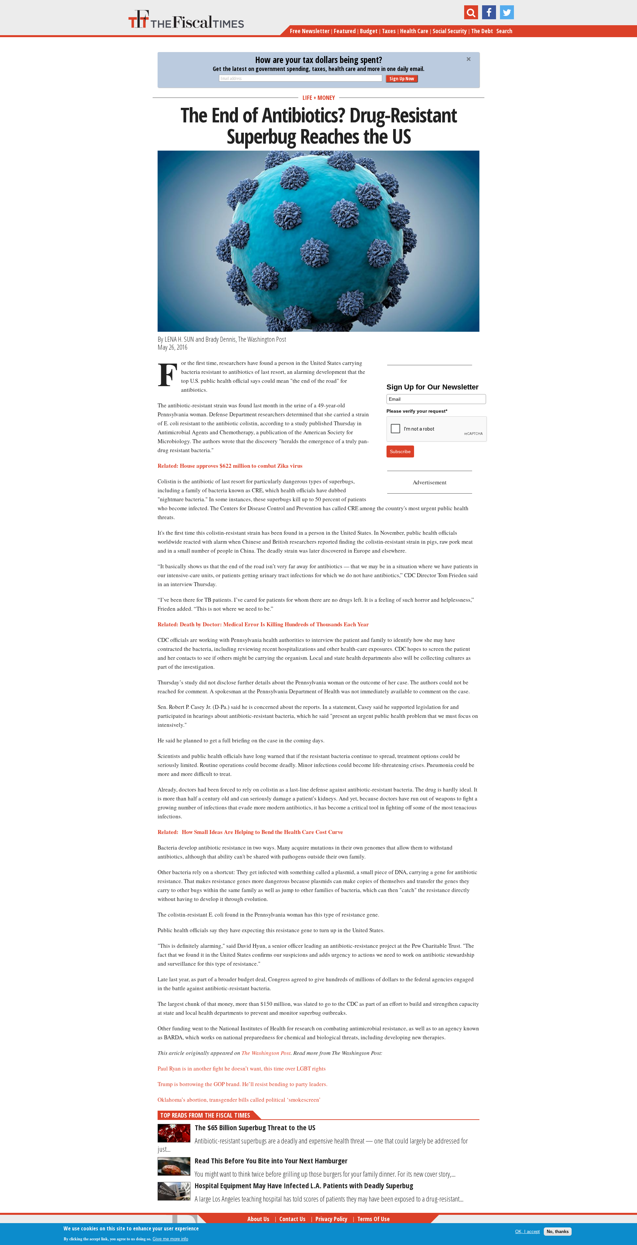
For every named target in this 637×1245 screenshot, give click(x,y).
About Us (258, 1219)
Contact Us (292, 1219)
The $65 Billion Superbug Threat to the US (255, 1127)
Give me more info (170, 1238)
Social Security (450, 31)
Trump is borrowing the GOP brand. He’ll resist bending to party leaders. (242, 1084)
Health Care (414, 31)
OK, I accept (527, 1231)
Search (504, 31)
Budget (369, 31)
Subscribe (400, 451)
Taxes (389, 31)
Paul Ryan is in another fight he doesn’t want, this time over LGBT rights (242, 1068)
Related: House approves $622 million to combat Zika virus (230, 465)
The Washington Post (266, 1053)
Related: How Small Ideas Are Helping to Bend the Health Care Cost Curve (250, 832)
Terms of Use (373, 1219)
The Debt (482, 31)
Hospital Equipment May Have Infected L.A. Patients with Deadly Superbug (304, 1185)
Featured (345, 31)
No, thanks (558, 1231)
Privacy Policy (331, 1219)
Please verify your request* (417, 411)
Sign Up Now (401, 78)
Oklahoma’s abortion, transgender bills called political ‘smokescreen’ (239, 1099)
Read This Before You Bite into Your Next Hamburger (271, 1160)
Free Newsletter (309, 31)
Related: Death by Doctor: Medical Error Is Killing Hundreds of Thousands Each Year (263, 624)
